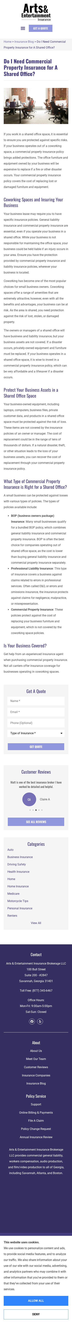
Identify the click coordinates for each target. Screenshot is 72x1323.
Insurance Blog (24, 41)
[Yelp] (40, 1021)
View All (36, 923)
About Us (36, 1051)
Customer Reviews (36, 1067)
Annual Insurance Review (36, 1137)
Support (36, 1104)
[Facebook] (32, 1021)
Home (7, 41)
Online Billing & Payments (36, 1112)
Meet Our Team (36, 1059)
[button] (23, 28)
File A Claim (36, 1120)
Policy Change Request (36, 1129)
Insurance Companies (36, 1075)
